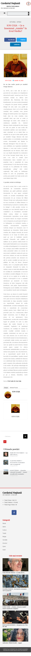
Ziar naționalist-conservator (8, 8)
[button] (4, 13)
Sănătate (5, 540)
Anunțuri (5, 543)
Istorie (13, 22)
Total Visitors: (8, 502)
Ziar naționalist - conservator (10, 495)
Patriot (4, 523)
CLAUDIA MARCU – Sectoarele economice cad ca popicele (17, 462)
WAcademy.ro (23, 650)
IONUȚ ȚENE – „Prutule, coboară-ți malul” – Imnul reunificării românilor (18, 472)
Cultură (5, 530)
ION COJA (16, 392)
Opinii (19, 22)
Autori (4, 549)
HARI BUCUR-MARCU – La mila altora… (14, 572)
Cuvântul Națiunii (10, 3)
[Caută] (28, 13)
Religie (4, 536)
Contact (5, 649)
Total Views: (8, 500)
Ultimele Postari (14, 387)
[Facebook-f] (14, 512)
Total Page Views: (9, 504)
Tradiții (4, 533)
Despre (6, 387)
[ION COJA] (7, 395)
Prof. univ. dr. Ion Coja (14, 381)
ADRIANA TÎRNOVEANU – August (12, 643)
